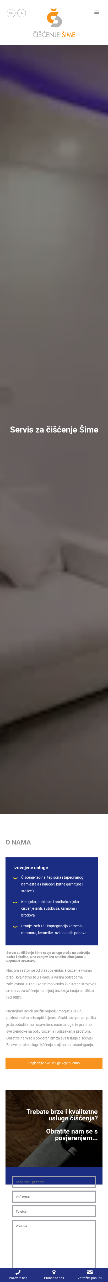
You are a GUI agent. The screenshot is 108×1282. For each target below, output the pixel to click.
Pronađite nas (54, 1278)
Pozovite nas (18, 1278)
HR (11, 13)
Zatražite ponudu (90, 1278)
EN (21, 13)
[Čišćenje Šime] (54, 22)
